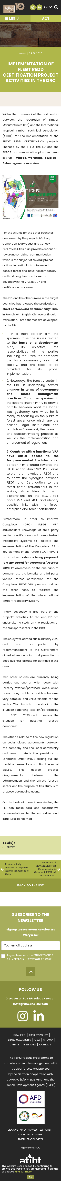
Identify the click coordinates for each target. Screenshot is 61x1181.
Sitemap (48, 1040)
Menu (13, 18)
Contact (45, 1044)
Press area (29, 1044)
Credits (14, 1044)
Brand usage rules (19, 1040)
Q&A (37, 1040)
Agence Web (27, 1147)
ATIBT (48, 1129)
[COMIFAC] (31, 1122)
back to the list (30, 885)
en (45, 7)
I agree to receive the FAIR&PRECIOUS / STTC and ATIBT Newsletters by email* (30, 956)
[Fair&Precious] (14, 8)
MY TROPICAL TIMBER (30, 1134)
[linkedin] (38, 1020)
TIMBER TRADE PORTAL (30, 1139)
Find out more (23, 1171)
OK (30, 1177)
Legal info (19, 1035)
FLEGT (11, 847)
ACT (45, 18)
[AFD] (31, 1107)
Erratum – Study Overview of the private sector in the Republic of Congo (17, 869)
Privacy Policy (38, 1035)
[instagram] (22, 1020)
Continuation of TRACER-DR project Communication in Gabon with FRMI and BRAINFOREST (45, 869)
